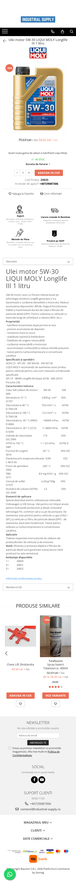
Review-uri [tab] (14, 587)
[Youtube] (41, 779)
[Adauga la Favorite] (20, 704)
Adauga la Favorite (22, 193)
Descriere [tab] (11, 261)
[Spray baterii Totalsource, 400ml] (55, 636)
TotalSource (56, 661)
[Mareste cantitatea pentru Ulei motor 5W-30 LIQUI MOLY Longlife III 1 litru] (29, 173)
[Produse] (5, 33)
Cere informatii (52, 193)
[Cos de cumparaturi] (62, 32)
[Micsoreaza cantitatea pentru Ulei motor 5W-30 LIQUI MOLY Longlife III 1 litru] (17, 173)
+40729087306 (40, 804)
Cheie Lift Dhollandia (20, 664)
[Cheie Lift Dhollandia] (20, 636)
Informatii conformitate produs (24, 578)
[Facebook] (34, 779)
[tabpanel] (38, 99)
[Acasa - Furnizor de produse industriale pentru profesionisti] (38, 19)
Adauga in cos (49, 173)
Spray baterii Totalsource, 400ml (55, 666)
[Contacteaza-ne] (52, 32)
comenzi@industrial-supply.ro (40, 809)
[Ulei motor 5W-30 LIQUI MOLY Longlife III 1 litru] (38, 99)
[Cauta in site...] (71, 32)
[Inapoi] (3, 40)
